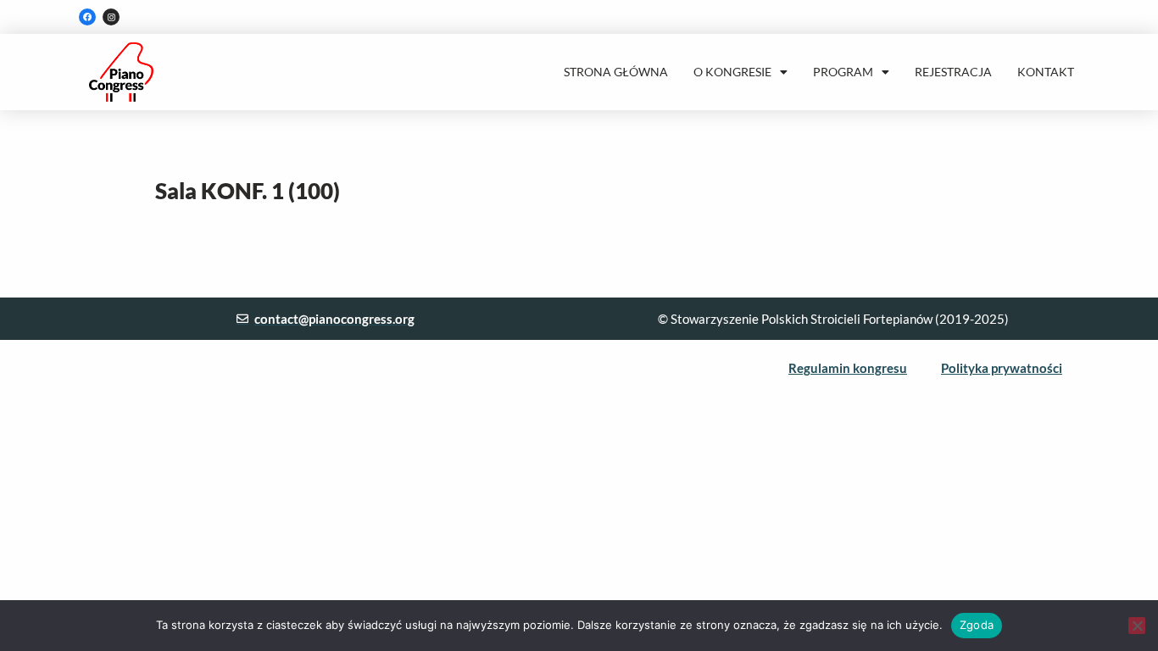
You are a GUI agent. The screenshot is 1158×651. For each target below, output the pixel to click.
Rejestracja (953, 71)
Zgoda (977, 625)
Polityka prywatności (1001, 368)
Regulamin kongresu (847, 368)
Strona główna (616, 71)
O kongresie (732, 71)
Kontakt (1045, 71)
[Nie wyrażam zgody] (1136, 625)
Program (843, 71)
